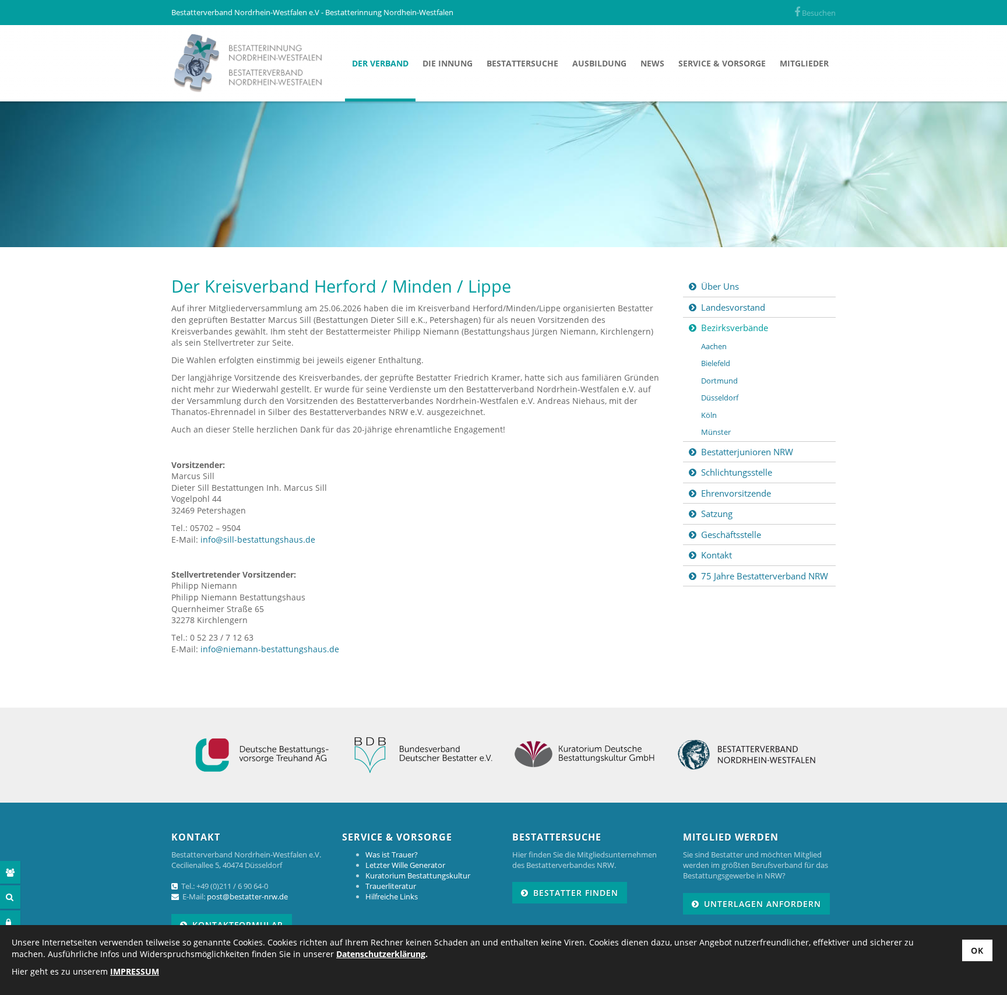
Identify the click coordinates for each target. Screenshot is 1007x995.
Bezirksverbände (734, 327)
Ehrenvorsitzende (736, 493)
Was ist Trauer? (391, 854)
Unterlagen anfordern (762, 903)
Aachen (714, 346)
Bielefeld (715, 363)
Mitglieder (804, 63)
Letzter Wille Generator (405, 865)
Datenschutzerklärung (380, 953)
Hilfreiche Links (391, 896)
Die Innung (447, 63)
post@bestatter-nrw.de (247, 896)
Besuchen (818, 13)
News (652, 63)
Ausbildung (599, 63)
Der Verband (380, 63)
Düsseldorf (719, 397)
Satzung (717, 513)
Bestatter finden (575, 892)
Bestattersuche (522, 63)
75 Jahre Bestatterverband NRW (764, 576)
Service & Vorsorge (722, 63)
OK (977, 950)
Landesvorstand (733, 307)
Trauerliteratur (390, 886)
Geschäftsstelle (731, 534)
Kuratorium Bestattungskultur (417, 875)
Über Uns (720, 286)
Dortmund (719, 380)
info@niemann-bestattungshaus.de (269, 649)
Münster (716, 432)
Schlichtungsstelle (736, 472)
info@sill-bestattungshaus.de (257, 539)
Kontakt (716, 555)
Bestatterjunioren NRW (747, 452)
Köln (709, 415)
